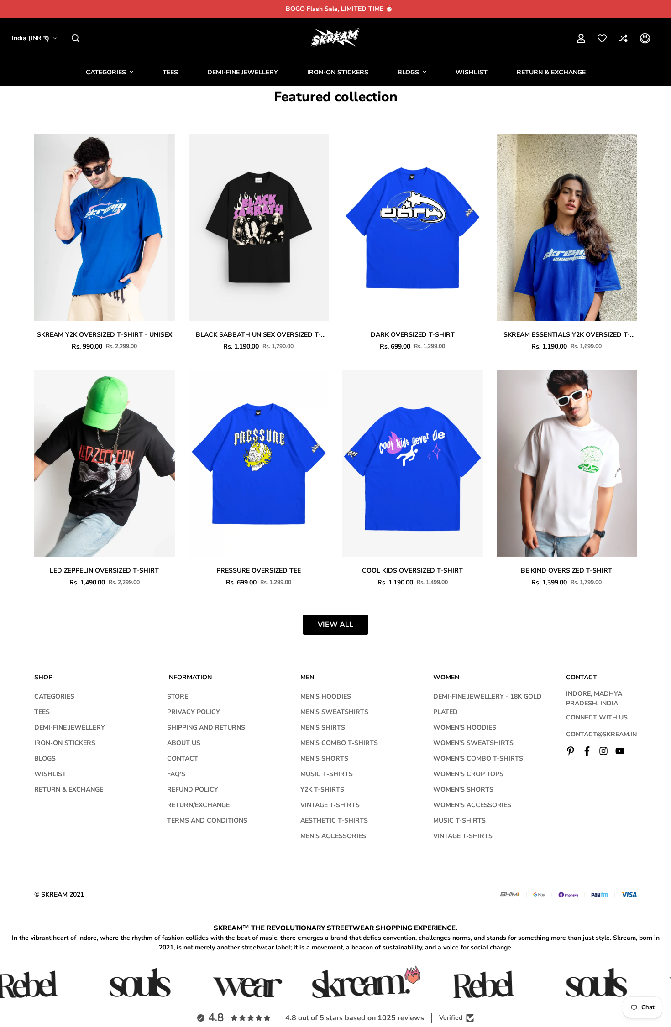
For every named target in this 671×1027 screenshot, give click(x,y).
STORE (177, 696)
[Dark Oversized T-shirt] (412, 227)
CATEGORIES (106, 72)
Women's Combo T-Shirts (478, 758)
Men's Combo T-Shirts (339, 743)
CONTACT (182, 758)
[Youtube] (619, 751)
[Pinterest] (570, 751)
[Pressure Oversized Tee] (259, 463)
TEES (170, 72)
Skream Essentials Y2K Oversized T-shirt (566, 334)
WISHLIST (472, 72)
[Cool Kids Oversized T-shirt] (412, 463)
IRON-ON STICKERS (337, 72)
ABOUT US (183, 743)
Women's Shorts (463, 789)
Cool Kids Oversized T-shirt (412, 570)
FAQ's (176, 774)
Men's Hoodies (325, 696)
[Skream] (336, 38)
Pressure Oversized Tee (258, 570)
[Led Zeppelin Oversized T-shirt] (104, 463)
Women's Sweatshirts (473, 743)
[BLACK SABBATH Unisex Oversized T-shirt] (259, 227)
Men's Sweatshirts (334, 712)
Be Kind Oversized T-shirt (566, 570)
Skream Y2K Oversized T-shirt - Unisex (104, 334)
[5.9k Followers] (603, 751)
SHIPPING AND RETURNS (206, 727)
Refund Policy (192, 789)
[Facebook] (587, 751)
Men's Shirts (322, 727)
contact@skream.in (601, 734)
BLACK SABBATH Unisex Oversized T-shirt (258, 334)
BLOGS (408, 72)
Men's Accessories (333, 836)
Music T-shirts (326, 774)
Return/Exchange (198, 805)
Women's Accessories (472, 805)
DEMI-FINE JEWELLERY (242, 72)
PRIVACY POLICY (193, 712)
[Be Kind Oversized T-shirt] (567, 463)
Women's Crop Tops (468, 774)
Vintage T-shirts (330, 805)
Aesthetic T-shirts (334, 820)
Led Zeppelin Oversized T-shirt (104, 570)
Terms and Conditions (207, 820)
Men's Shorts (324, 758)
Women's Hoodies (464, 727)
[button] (645, 38)
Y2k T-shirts (322, 789)
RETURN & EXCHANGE (551, 72)
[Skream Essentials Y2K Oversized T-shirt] (567, 227)
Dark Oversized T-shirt (413, 334)
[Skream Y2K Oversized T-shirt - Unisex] (104, 227)
